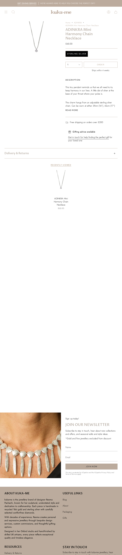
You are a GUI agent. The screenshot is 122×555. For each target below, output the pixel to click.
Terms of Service (71, 474)
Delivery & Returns (16, 153)
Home (67, 22)
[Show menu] (6, 12)
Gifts (65, 518)
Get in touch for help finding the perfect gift (88, 137)
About (65, 505)
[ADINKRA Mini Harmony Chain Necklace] (61, 183)
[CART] (116, 12)
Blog (65, 499)
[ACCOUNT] (108, 12)
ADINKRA (78, 22)
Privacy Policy (106, 472)
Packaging (67, 511)
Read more (71, 110)
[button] (13, 12)
